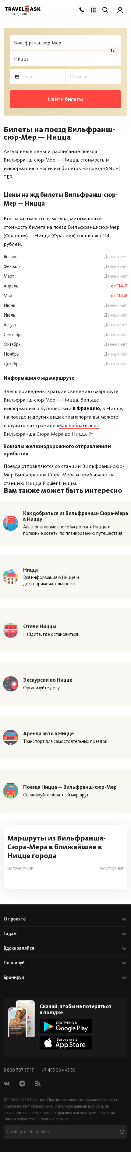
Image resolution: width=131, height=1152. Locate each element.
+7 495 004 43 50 (58, 1070)
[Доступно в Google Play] (66, 1026)
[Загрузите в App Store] (66, 1042)
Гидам (10, 933)
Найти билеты (65, 99)
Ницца (31, 570)
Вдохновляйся (19, 948)
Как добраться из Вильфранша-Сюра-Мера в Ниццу (75, 516)
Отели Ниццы (39, 626)
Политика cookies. (53, 1119)
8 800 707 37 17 (19, 1070)
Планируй (14, 963)
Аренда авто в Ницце (48, 733)
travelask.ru (109, 1100)
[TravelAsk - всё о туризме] (23, 8)
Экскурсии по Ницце (47, 680)
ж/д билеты (23, 14)
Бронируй (14, 977)
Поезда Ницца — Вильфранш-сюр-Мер (70, 787)
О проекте (15, 919)
